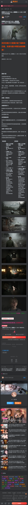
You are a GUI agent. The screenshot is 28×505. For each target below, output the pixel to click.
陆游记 (16, 500)
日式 (3, 484)
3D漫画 (10, 478)
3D (18, 478)
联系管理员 (4, 492)
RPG (20, 480)
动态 (6, 482)
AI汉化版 (24, 486)
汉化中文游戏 (11, 476)
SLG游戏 (9, 484)
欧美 (13, 480)
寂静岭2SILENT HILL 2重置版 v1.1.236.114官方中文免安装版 (14, 13)
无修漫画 (4, 486)
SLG (16, 478)
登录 (11, 403)
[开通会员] (26, 493)
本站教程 (14, 492)
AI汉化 (16, 476)
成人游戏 (12, 486)
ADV (6, 484)
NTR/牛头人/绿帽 (11, 482)
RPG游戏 (16, 486)
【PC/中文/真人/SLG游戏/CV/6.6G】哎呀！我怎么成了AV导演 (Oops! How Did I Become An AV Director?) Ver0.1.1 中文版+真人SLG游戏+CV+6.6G (17, 426)
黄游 (19, 476)
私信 (25, 16)
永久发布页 (19, 492)
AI (13, 478)
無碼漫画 (21, 478)
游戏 (7, 478)
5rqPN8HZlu (7, 318)
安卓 (22, 476)
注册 (18, 403)
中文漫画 (4, 478)
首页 (2, 8)
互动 (20, 486)
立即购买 (14, 337)
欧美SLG (16, 480)
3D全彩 (8, 486)
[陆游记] (14, 1)
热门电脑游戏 (22, 484)
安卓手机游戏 (7, 488)
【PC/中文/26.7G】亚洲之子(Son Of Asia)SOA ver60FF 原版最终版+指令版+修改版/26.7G (17, 462)
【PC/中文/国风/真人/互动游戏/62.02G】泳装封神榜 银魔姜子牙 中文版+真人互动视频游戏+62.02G (17, 457)
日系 (16, 482)
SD (22, 480)
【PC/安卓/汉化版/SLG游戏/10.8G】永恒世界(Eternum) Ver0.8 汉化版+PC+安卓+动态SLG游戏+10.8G (17, 442)
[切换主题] (26, 496)
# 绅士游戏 (4, 352)
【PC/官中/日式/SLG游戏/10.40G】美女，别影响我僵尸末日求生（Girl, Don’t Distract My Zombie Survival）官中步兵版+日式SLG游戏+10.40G (17, 452)
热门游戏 (9, 480)
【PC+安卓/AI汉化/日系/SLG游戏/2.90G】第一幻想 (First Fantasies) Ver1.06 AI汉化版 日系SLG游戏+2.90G (17, 431)
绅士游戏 (6, 476)
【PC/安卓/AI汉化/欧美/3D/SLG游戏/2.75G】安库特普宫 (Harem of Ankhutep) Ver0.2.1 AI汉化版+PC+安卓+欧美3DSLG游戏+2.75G (17, 468)
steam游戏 (17, 484)
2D (18, 482)
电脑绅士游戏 (6, 8)
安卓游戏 (21, 482)
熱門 (6, 480)
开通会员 (9, 492)
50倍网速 (18, 313)
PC (2, 476)
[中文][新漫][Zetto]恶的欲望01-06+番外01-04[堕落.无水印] (16, 435)
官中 (3, 482)
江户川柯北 (7, 16)
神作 (3, 488)
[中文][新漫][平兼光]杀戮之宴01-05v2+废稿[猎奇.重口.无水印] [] (17, 446)
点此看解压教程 (19, 322)
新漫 (3, 480)
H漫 (12, 484)
